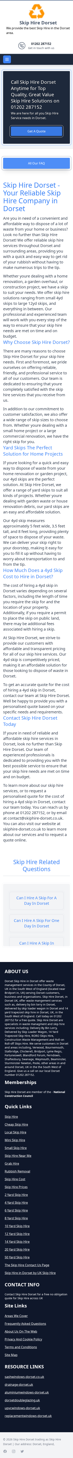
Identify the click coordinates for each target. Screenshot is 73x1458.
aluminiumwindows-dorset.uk (27, 1392)
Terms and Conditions (21, 1347)
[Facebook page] (5, 1451)
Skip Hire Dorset (38, 22)
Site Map (11, 1355)
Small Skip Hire (16, 1148)
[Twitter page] (22, 1451)
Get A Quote (36, 131)
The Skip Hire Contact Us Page (27, 1265)
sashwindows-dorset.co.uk (24, 1377)
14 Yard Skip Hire (17, 1241)
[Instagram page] (14, 1451)
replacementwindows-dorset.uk (28, 1416)
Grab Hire (12, 1163)
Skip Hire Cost (15, 1179)
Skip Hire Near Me (18, 1156)
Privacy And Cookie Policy (23, 1339)
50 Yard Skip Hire (17, 1257)
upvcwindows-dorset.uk (22, 1408)
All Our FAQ (36, 163)
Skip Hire (11, 1116)
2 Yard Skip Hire (16, 1195)
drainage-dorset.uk (19, 1384)
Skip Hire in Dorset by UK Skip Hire (30, 1273)
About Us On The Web (21, 1331)
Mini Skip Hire (15, 1140)
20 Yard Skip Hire (17, 1249)
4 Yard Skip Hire (16, 1202)
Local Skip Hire (15, 1132)
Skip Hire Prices (16, 1187)
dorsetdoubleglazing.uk (22, 1400)
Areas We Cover (16, 1316)
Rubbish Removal (17, 1171)
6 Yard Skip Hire (16, 1210)
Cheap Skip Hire (16, 1124)
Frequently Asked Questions (25, 1323)
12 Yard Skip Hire (17, 1234)
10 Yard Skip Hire (17, 1226)
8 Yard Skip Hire (16, 1218)
